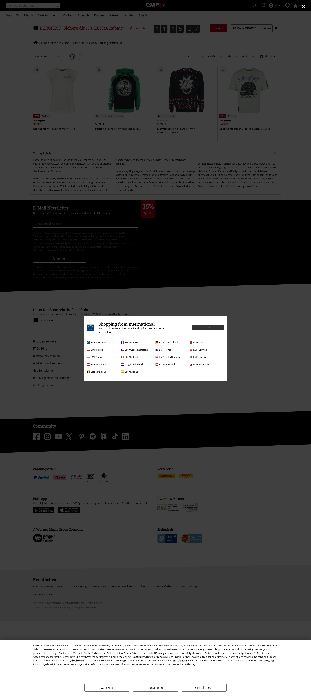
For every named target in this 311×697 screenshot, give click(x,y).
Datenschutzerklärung (183, 664)
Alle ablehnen (155, 687)
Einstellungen (204, 688)
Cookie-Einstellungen (72, 664)
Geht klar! (107, 687)
